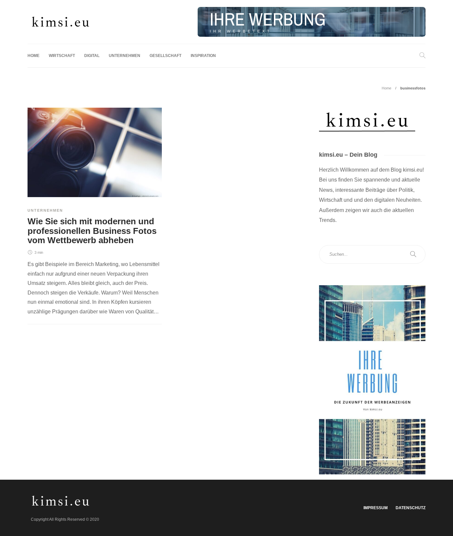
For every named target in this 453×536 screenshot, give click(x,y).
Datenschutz (410, 508)
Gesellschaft (165, 55)
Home (33, 55)
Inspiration (203, 55)
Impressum (375, 508)
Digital (91, 55)
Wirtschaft (62, 55)
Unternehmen (124, 55)
